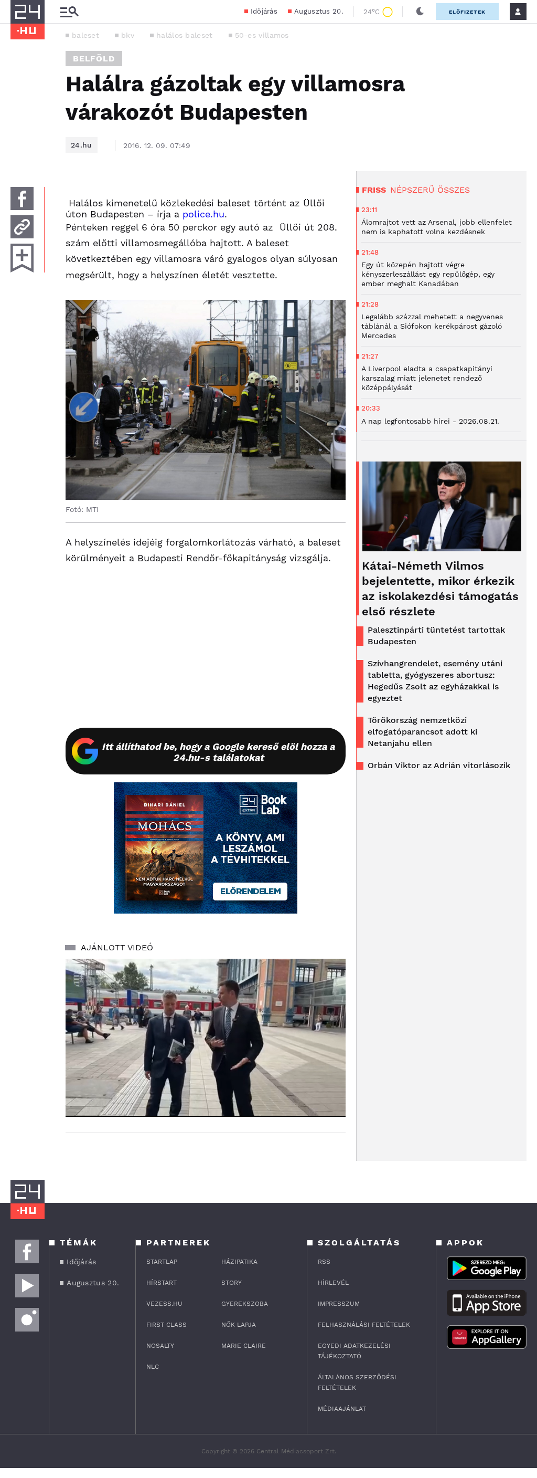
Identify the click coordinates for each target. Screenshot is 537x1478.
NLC (152, 1366)
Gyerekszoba (244, 1303)
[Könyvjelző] (22, 258)
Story (231, 1282)
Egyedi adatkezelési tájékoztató (354, 1351)
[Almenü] (69, 12)
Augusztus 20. (318, 11)
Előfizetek (467, 12)
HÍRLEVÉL (333, 1282)
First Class (166, 1324)
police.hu (203, 213)
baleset (85, 35)
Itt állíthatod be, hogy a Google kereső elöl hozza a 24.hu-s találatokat (218, 752)
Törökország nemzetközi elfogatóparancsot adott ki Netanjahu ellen (422, 731)
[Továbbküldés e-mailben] (22, 226)
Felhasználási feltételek (364, 1324)
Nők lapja (238, 1324)
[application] (206, 1037)
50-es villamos (262, 35)
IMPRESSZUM (339, 1303)
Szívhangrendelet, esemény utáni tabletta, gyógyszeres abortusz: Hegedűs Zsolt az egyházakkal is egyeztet (435, 680)
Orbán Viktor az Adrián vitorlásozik (439, 765)
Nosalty (160, 1345)
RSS (324, 1261)
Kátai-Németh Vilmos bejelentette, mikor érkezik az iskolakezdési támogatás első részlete (440, 588)
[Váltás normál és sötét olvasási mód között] (420, 11)
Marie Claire (243, 1345)
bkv (127, 35)
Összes (453, 190)
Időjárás (264, 11)
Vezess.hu (164, 1303)
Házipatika (239, 1261)
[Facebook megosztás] (22, 198)
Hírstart (161, 1282)
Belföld (94, 59)
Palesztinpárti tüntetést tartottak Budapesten (436, 635)
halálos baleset (184, 35)
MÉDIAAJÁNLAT (342, 1408)
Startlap (161, 1261)
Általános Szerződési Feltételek (357, 1382)
